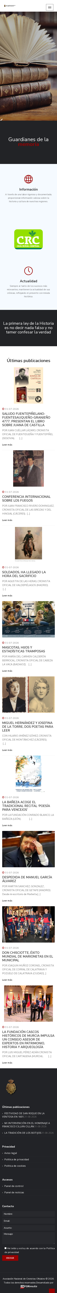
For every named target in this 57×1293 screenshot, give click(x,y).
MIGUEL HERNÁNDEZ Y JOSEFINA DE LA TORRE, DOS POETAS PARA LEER (27, 727)
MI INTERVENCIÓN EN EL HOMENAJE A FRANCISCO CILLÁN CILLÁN (26, 1124)
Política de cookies (15, 1165)
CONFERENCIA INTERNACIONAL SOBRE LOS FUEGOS (26, 499)
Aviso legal (10, 1153)
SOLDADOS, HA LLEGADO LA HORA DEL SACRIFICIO (24, 574)
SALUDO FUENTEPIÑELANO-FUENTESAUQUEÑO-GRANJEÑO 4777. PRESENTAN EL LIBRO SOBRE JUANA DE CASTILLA (26, 419)
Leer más (7, 444)
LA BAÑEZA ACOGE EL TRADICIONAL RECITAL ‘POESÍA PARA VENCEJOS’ (26, 806)
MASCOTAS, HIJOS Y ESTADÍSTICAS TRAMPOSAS (23, 649)
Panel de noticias (14, 1192)
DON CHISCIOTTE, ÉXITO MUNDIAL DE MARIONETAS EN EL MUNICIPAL (27, 956)
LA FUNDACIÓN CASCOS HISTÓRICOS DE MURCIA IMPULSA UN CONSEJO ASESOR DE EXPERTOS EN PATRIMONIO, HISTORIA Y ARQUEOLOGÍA (28, 1039)
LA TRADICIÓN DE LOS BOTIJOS (22, 1132)
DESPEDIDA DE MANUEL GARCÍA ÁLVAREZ (27, 879)
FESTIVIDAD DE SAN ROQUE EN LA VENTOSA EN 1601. (23, 1115)
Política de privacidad (16, 1159)
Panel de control (13, 1186)
